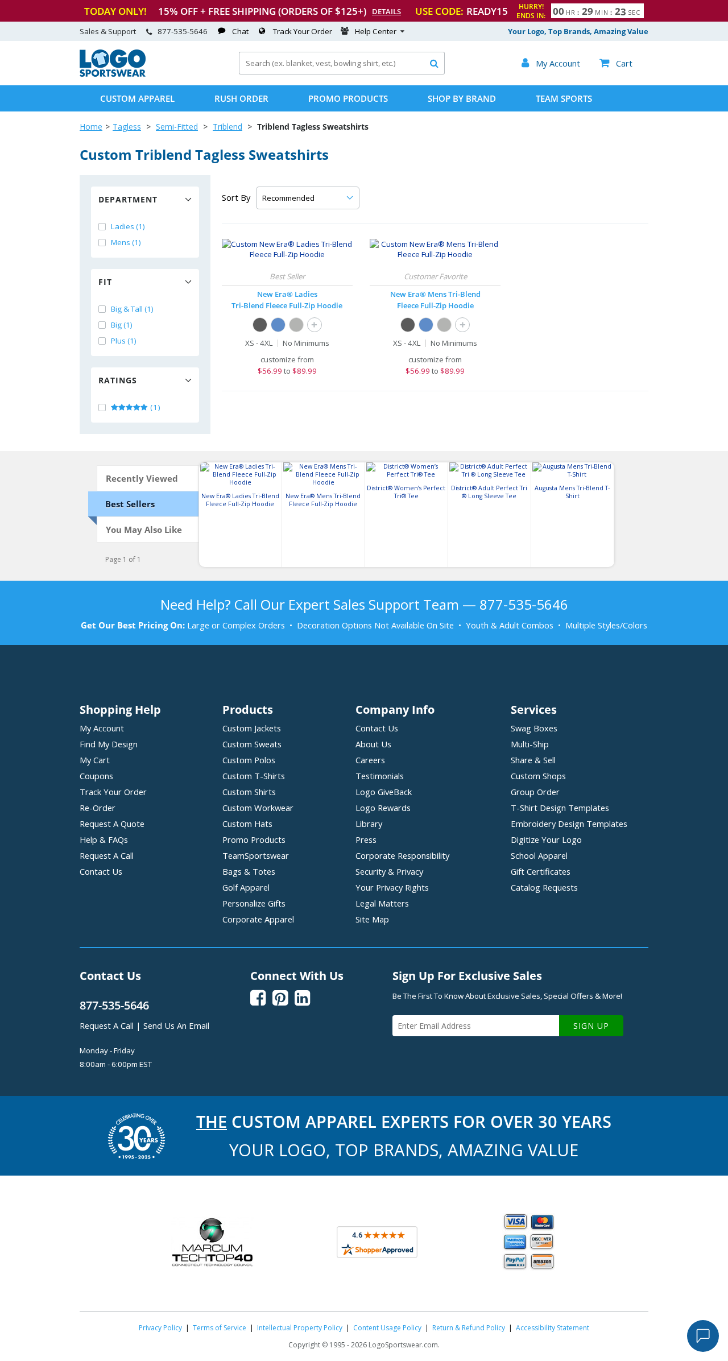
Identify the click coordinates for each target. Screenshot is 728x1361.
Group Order (535, 791)
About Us (373, 744)
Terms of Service (219, 1328)
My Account (102, 728)
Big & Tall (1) (132, 309)
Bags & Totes (248, 871)
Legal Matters (382, 903)
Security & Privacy (389, 871)
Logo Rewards (383, 807)
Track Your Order (302, 31)
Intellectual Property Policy (299, 1328)
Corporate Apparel (258, 919)
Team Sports (564, 98)
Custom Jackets (251, 728)
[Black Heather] (260, 324)
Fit (105, 281)
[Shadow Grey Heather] (296, 324)
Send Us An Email (176, 1025)
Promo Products (348, 98)
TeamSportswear (255, 855)
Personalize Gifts (254, 903)
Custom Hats (247, 823)
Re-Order (97, 807)
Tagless (127, 126)
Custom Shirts (249, 791)
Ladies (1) (128, 226)
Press (366, 839)
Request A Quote (112, 823)
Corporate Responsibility (402, 855)
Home (91, 126)
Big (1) (122, 325)
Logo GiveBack (383, 791)
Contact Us (101, 871)
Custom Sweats (252, 744)
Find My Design (109, 744)
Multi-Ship (530, 744)
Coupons (96, 775)
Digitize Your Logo (546, 839)
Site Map (372, 919)
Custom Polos (248, 760)
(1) (154, 407)
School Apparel (539, 855)
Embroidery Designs (569, 823)
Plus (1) (123, 341)
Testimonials (379, 775)
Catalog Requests (544, 887)
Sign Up (591, 1025)
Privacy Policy (160, 1328)
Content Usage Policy (387, 1328)
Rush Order (241, 98)
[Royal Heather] (278, 324)
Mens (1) (126, 242)
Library (368, 823)
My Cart (95, 760)
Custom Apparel (137, 98)
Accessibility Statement (552, 1328)
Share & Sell (533, 760)
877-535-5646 (183, 31)
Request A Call (107, 855)
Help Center (375, 31)
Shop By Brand (462, 98)
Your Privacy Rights (392, 887)
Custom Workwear (257, 807)
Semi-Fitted (177, 126)
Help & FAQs (104, 839)
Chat (240, 31)
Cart (615, 63)
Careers (370, 760)
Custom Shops (538, 775)
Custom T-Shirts (253, 775)
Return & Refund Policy (468, 1328)
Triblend (227, 126)
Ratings (117, 380)
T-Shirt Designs (560, 807)
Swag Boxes (534, 728)
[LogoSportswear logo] (113, 74)
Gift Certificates (540, 871)
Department (128, 199)
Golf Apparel (246, 887)
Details (386, 11)
